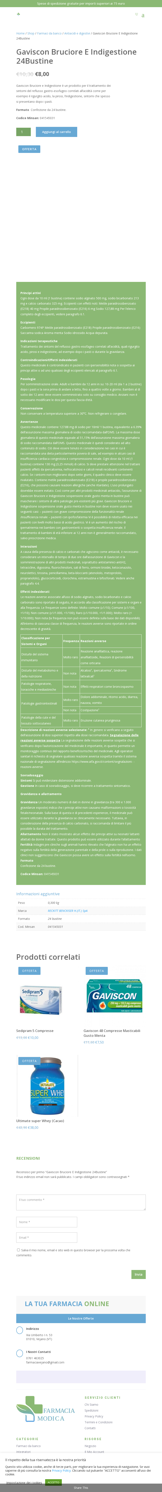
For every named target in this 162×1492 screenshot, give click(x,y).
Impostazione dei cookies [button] (24, 1482)
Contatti (90, 1428)
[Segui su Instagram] (89, 1377)
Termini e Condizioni (98, 1422)
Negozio (90, 1446)
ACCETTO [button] (53, 1482)
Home (20, 33)
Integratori (23, 1452)
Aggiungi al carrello (56, 132)
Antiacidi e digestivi (77, 33)
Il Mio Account (94, 1452)
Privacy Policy (94, 1416)
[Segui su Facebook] (72, 1377)
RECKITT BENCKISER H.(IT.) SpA (68, 911)
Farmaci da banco (49, 33)
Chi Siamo (91, 1405)
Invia (138, 1274)
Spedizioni (91, 1410)
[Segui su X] (81, 1377)
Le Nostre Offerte (81, 1318)
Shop (30, 33)
